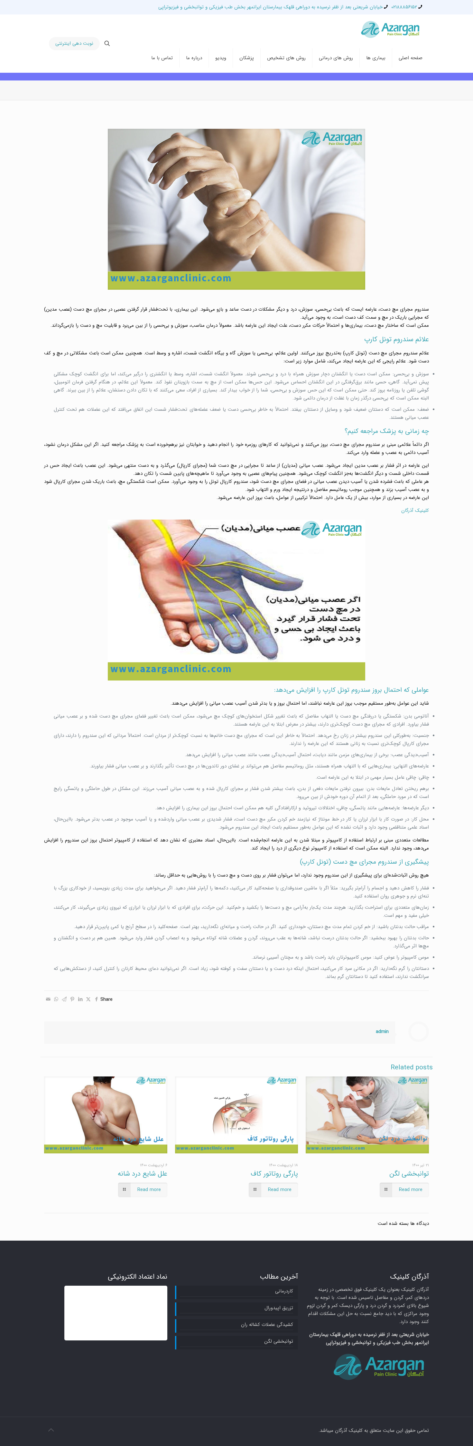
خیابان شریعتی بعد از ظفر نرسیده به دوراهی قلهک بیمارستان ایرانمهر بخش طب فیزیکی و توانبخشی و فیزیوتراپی (270, 7)
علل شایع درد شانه (142, 1174)
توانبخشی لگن (409, 1174)
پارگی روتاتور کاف (274, 1174)
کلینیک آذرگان (415, 510)
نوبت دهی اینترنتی (74, 43)
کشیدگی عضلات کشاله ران (267, 1325)
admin (382, 1032)
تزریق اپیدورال (278, 1308)
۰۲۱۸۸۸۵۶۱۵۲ (404, 7)
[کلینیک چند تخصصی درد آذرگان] (391, 28)
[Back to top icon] (51, 1430)
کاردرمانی (284, 1291)
